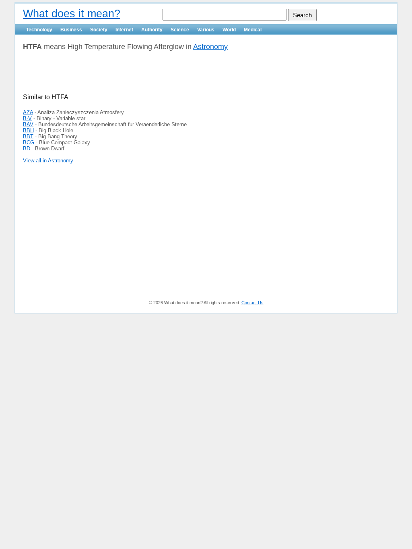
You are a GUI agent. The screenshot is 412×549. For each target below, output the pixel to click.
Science (180, 30)
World (229, 30)
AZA (28, 112)
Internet (124, 30)
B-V (27, 118)
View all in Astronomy (48, 161)
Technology (39, 30)
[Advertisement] (117, 75)
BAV (28, 124)
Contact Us (252, 302)
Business (71, 30)
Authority (152, 30)
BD (26, 148)
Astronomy (210, 47)
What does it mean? (71, 14)
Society (98, 30)
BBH (28, 130)
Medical (253, 30)
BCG (28, 142)
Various (205, 30)
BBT (28, 136)
